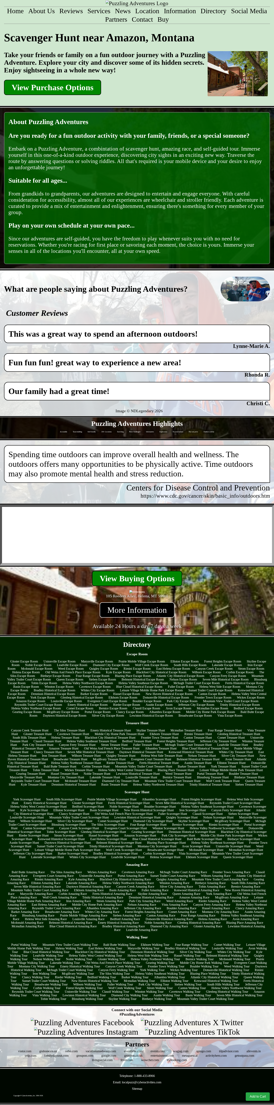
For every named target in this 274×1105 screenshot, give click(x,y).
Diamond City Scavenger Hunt (153, 821)
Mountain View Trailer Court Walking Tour (70, 944)
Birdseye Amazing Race (210, 883)
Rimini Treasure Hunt (198, 734)
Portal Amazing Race (131, 875)
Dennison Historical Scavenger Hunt (192, 832)
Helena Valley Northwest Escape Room (88, 683)
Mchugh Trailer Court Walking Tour (70, 970)
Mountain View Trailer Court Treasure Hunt (172, 781)
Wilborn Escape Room (206, 672)
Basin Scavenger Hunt (104, 810)
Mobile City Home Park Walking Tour (204, 962)
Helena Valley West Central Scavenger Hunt (38, 806)
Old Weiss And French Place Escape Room (72, 672)
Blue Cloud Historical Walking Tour (46, 952)
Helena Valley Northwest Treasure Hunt (158, 784)
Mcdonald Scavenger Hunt (206, 850)
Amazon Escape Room (30, 701)
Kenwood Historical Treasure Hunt (191, 752)
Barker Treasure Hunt (191, 766)
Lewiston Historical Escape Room (151, 715)
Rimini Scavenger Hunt (224, 824)
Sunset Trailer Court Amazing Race (172, 875)
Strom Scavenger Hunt (68, 835)
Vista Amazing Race (175, 904)
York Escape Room (42, 697)
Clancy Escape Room (130, 712)
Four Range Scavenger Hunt (148, 824)
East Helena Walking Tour (105, 948)
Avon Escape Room (178, 708)
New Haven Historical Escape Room (169, 694)
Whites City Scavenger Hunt (87, 857)
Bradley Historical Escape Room (54, 690)
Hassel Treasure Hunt (64, 773)
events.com (158, 1051)
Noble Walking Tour (79, 959)
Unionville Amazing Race (95, 875)
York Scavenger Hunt (27, 799)
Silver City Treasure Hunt (237, 755)
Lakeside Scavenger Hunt (47, 857)
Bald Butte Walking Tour (119, 944)
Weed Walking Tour (237, 966)
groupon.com (84, 1055)
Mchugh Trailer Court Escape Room (197, 683)
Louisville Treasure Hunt (141, 777)
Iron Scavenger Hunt (192, 810)
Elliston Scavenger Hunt (68, 810)
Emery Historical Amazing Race (118, 922)
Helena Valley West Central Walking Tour (95, 955)
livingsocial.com (102, 1060)
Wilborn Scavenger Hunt (36, 821)
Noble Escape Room (38, 665)
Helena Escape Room (26, 672)
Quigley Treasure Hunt (120, 755)
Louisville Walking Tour (227, 948)
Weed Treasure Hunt (178, 773)
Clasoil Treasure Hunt (47, 741)
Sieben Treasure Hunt (249, 784)
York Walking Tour (152, 970)
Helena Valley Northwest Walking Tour (236, 988)
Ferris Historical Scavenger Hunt (129, 803)
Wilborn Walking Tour (87, 984)
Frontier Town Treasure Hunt (159, 737)
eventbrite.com (133, 1051)
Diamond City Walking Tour (129, 995)
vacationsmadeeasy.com (101, 1051)
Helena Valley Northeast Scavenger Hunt (217, 842)
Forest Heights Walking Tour (84, 988)
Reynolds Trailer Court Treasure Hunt (35, 781)
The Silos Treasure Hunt (69, 730)
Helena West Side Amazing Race (46, 919)
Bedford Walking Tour (101, 977)
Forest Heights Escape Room (222, 661)
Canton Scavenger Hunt (38, 828)
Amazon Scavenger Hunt (140, 835)
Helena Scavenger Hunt (165, 857)
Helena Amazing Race (212, 919)
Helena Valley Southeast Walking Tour (160, 973)
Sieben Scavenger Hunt (243, 813)
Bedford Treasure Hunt (136, 741)
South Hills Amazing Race (248, 883)
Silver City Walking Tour (196, 952)
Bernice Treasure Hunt (177, 777)
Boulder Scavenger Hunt (160, 806)
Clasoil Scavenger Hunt (208, 813)
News (123, 11)
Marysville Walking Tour (143, 948)
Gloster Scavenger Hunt (87, 803)
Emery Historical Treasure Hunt (110, 730)
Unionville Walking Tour (80, 991)
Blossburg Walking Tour (87, 999)
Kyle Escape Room (118, 672)
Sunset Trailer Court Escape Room (210, 690)
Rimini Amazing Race (49, 879)
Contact (142, 19)
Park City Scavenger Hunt (178, 835)
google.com (108, 1055)
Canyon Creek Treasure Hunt (29, 730)
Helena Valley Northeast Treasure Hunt (76, 763)
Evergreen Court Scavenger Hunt (126, 828)
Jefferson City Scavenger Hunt (32, 853)
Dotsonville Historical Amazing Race (169, 919)
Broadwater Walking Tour (51, 984)
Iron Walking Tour (44, 973)
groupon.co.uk (133, 1055)
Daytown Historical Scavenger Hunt (68, 842)
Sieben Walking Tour (188, 984)
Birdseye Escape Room (55, 676)
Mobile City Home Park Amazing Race (97, 904)
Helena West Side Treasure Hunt (161, 755)
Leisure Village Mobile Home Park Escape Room (151, 690)
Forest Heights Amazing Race (144, 912)
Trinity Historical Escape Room (240, 704)
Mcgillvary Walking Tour (78, 973)
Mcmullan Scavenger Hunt (246, 850)
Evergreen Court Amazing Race (53, 875)
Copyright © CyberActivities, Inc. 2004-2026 (28, 1096)
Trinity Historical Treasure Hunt (209, 784)
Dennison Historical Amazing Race (151, 897)
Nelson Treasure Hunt (202, 755)
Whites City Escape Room (97, 690)
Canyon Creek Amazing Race (135, 886)
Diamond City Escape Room (111, 665)
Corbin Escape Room (240, 672)
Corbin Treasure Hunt (96, 766)
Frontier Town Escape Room (213, 697)
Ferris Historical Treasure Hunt (159, 763)
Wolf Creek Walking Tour (124, 988)
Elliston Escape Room (184, 661)
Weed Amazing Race (179, 901)
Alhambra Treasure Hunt (161, 748)
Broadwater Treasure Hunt (70, 759)
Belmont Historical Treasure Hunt (198, 759)
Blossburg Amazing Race (38, 915)
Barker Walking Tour (135, 977)
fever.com (127, 1060)
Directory (213, 11)
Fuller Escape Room (181, 686)
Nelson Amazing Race (142, 904)
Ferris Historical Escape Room (244, 683)
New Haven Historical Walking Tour (94, 980)
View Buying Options (137, 578)
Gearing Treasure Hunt (30, 773)
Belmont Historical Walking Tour (227, 955)
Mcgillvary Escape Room (63, 712)
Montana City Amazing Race (220, 912)
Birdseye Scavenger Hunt (243, 839)
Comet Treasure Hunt (231, 737)
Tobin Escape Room (44, 683)
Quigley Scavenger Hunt (182, 817)
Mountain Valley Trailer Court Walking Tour (205, 999)
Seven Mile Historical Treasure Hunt (90, 752)
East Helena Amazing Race (49, 904)
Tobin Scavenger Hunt (61, 832)
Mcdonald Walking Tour (234, 959)
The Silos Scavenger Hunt (108, 824)
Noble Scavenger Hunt (124, 806)
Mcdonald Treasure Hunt (80, 781)
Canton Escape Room (212, 694)
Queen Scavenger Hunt (238, 857)
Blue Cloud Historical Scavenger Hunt (156, 839)
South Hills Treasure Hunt (29, 737)
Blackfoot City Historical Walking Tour (100, 952)
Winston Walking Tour (149, 991)
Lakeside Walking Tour (65, 962)
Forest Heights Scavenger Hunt (201, 799)
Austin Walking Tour (166, 995)
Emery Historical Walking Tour (80, 966)
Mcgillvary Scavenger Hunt (232, 821)
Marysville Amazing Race (36, 893)
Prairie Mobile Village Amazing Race (83, 915)
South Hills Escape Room (190, 665)
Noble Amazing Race (158, 922)
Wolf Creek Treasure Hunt (222, 781)
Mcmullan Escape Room (212, 708)
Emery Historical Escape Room (88, 704)
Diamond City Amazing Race (169, 926)
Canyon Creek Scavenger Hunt (79, 828)
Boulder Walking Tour (204, 966)
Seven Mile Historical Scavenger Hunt (179, 803)
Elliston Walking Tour (174, 980)
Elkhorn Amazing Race (89, 890)
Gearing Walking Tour (160, 962)
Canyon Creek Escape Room (214, 668)
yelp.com (30, 1055)
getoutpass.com (244, 1055)
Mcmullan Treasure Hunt (186, 730)
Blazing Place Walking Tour (208, 973)
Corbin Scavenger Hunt (158, 853)
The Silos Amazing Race (66, 872)
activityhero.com (216, 1055)
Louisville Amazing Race (88, 919)
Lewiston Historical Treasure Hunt (138, 773)
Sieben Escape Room (102, 679)
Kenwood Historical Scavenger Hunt (61, 839)
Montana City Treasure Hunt (66, 777)
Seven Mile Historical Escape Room (226, 679)
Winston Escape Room (59, 686)
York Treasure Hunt (223, 766)
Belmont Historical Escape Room (143, 679)
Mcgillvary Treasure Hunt (109, 759)
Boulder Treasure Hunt (243, 773)
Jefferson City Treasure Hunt (218, 741)
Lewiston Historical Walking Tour (84, 995)
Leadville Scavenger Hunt (127, 857)
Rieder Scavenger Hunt (34, 835)
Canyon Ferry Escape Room (228, 676)
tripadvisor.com (228, 1051)
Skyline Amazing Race (152, 893)
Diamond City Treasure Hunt (120, 781)
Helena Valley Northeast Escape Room (36, 708)
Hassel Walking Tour (187, 955)
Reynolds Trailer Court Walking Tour (35, 991)
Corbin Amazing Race (73, 893)
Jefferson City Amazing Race (142, 908)
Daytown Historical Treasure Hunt (141, 752)
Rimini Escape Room (137, 668)
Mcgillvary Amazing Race (231, 897)
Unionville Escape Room (59, 661)
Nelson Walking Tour (46, 959)
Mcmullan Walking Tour (139, 980)
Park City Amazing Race (145, 901)
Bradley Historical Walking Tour (185, 948)
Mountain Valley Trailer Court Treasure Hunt (143, 766)
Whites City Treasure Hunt (236, 752)
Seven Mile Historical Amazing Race (37, 886)
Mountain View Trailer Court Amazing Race (220, 879)
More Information (137, 610)
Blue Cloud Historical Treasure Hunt (205, 748)
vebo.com (71, 1051)
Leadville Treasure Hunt (232, 744)
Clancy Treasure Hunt (48, 752)
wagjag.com (180, 1051)
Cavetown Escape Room (95, 686)
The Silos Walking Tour (114, 973)
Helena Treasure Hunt (65, 737)
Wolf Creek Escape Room (151, 665)
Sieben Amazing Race (127, 915)
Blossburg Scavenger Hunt (69, 824)
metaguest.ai (190, 1055)
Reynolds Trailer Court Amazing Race (56, 908)
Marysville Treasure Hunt (26, 777)
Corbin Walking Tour (46, 988)
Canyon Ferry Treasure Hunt (77, 744)
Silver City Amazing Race (176, 886)
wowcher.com (150, 1060)
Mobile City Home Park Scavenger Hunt (226, 835)
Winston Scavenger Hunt (168, 828)
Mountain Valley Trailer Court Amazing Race (39, 890)
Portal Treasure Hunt (210, 773)
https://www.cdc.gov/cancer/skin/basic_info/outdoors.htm (205, 496)
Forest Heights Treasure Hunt (175, 741)
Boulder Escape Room (147, 701)
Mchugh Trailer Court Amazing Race (183, 872)
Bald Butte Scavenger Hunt (204, 839)
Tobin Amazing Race (212, 886)
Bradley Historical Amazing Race (123, 926)
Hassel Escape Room (126, 694)
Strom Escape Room (251, 668)
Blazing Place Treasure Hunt (176, 770)
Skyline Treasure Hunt (150, 730)
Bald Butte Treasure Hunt (60, 766)
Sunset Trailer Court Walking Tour (44, 980)
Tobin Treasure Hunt (46, 770)
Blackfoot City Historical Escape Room (161, 672)
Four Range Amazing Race (198, 915)
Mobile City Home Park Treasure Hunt (119, 734)
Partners (116, 19)
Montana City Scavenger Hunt (157, 846)
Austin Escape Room (159, 704)
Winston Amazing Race (174, 883)
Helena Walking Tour (69, 948)
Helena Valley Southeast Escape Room (143, 683)
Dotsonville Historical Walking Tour (226, 970)
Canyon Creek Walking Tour (124, 966)
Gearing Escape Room (26, 712)
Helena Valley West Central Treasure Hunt (125, 770)
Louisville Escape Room (66, 701)
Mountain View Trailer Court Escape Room (230, 701)
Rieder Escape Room (126, 704)
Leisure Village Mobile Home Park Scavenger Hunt (67, 850)
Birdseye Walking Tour (157, 999)
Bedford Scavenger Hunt (88, 806)
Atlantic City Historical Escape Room (180, 676)
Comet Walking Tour (227, 944)
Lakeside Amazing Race (81, 883)
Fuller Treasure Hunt (146, 744)
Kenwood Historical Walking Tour (216, 980)
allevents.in (254, 1051)
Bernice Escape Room (113, 708)
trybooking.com (177, 1060)
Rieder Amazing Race (212, 901)
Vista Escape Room (229, 715)
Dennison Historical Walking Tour (152, 952)
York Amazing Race (219, 893)
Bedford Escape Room (248, 708)
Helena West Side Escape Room (219, 686)
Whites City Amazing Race (102, 912)
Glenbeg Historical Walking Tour (227, 991)
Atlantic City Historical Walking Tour (214, 977)
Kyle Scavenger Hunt (34, 810)
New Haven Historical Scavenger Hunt (149, 810)
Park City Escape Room (182, 701)
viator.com (24, 1051)
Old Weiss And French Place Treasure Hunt (111, 748)
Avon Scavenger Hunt (196, 846)
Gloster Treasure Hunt (37, 734)
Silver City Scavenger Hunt (74, 821)
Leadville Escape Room (72, 665)
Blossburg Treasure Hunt (213, 777)
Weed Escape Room (71, 668)
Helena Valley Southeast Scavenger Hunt (207, 806)
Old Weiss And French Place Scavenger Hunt (124, 813)
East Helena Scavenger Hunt (108, 839)
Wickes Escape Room (251, 697)
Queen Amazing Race (186, 893)
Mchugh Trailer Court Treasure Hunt (188, 744)
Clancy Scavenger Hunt (74, 813)
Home (15, 11)
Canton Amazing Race (161, 915)
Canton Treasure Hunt (198, 737)
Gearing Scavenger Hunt (147, 832)
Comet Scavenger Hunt (113, 821)
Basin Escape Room (26, 686)
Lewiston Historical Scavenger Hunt (137, 817)
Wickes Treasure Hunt (79, 770)
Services (98, 11)
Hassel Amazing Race (216, 908)
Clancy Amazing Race (249, 908)
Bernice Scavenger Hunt (187, 824)
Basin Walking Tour (198, 995)
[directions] (137, 592)
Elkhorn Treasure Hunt (164, 734)
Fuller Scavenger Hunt (172, 813)
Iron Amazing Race (78, 901)
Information (180, 11)
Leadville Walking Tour (48, 955)
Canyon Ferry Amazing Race (211, 904)
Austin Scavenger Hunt (24, 842)
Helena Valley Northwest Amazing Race (128, 883)
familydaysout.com (56, 1055)
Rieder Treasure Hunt (120, 763)
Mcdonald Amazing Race (27, 922)
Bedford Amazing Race (125, 919)
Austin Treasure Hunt (197, 763)
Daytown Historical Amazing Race (88, 886)
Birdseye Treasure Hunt (249, 777)
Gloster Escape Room (24, 661)
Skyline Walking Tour (122, 999)
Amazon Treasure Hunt (63, 748)
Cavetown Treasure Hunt (73, 734)
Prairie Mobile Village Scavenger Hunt (111, 799)
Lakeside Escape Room (227, 665)
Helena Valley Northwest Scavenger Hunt (216, 828)
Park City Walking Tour (154, 984)
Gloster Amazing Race (208, 926)
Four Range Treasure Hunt (225, 730)
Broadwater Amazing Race (62, 912)
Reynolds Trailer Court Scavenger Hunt (235, 803)
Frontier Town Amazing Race (231, 872)
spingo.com (203, 1051)
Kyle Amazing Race (81, 879)
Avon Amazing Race (245, 919)
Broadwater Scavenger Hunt (165, 850)
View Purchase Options (52, 87)
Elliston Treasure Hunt (231, 763)
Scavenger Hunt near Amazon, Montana (99, 37)
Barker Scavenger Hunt (73, 853)
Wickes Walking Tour (184, 970)
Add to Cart (258, 1096)
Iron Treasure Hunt (54, 755)
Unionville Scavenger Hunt (233, 846)
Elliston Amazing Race (45, 883)
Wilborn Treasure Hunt (86, 755)
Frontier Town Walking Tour (166, 966)
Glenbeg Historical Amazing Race (199, 922)
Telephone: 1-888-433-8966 (137, 1076)
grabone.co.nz (48, 1051)
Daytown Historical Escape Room (64, 715)
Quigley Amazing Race (171, 879)
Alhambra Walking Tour (169, 977)
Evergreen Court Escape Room (107, 701)
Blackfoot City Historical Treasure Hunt (110, 737)
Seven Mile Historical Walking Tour (239, 995)
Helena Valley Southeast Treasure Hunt (92, 741)
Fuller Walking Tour (120, 984)
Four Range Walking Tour (191, 944)
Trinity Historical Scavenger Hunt (110, 846)
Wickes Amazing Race (101, 872)
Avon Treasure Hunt (238, 759)
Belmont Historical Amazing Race (70, 922)
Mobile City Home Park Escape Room (210, 712)
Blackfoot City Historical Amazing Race (125, 879)
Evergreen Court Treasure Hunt (151, 759)
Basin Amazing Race (122, 890)
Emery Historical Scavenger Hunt (45, 803)
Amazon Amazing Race (194, 897)
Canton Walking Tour (192, 988)
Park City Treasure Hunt (37, 744)
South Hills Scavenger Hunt (64, 799)
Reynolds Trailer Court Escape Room (38, 704)
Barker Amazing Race (25, 912)
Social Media (249, 11)
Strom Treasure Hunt (114, 744)
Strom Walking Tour (160, 988)
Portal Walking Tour (24, 944)
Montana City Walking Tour (37, 966)
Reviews (71, 11)
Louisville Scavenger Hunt (27, 817)
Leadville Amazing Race (141, 930)
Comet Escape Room (79, 708)
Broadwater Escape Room (195, 715)
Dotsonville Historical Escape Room (166, 697)
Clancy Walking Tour (35, 977)
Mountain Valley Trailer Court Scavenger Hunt (79, 817)
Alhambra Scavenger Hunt (159, 799)
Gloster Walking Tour (111, 959)
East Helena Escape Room (173, 668)
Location (147, 11)
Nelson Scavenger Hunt (218, 817)
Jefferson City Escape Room (196, 704)
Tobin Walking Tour (53, 999)
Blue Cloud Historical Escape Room (139, 686)
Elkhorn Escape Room (123, 697)
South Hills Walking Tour (223, 984)
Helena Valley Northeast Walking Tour (155, 959)
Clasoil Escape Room (146, 708)
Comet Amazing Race (182, 912)
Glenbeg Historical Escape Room (82, 697)
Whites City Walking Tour (234, 952)
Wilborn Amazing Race (215, 875)
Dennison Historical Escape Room (53, 694)
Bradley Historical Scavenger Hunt (115, 853)
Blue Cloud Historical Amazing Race (73, 926)
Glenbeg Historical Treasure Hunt (238, 734)
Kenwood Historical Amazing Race (196, 890)
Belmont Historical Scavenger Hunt (118, 842)
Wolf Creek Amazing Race (60, 897)
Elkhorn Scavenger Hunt (201, 857)
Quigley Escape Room (103, 668)
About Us (41, 11)
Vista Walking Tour (44, 995)
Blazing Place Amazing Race (244, 922)
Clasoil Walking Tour (115, 991)
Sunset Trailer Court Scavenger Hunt (60, 846)
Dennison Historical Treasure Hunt (74, 784)
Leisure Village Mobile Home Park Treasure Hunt (231, 770)
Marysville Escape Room (97, 661)
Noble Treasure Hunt (97, 773)
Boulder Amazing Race (181, 908)
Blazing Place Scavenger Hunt (166, 842)
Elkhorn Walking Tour (155, 944)
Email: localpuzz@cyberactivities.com (137, 1082)
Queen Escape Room (69, 679)
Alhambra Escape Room (164, 712)
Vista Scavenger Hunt (193, 853)
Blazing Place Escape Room (133, 676)
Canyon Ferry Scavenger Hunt (230, 810)
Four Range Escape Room (92, 676)
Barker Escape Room (94, 694)
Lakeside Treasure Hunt (105, 777)
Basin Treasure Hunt (114, 784)
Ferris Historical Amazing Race (112, 893)
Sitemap (137, 1088)
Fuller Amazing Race (155, 890)
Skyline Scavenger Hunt (193, 821)
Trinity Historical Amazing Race (102, 897)
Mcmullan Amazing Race (28, 926)
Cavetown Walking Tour (184, 991)
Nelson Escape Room (183, 679)
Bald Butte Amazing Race (28, 872)
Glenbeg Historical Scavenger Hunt (103, 832)
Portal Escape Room (98, 712)
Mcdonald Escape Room (36, 668)
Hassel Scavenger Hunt (103, 835)
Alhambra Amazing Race (102, 908)
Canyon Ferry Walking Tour (116, 970)
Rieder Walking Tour (68, 977)
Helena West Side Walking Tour (148, 955)
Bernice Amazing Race (245, 886)
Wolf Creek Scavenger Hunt (124, 850)
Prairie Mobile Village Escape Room (142, 661)
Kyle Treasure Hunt (33, 784)
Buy (163, 19)
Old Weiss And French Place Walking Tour (112, 962)
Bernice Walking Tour (200, 959)
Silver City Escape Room (108, 715)
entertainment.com (162, 1055)
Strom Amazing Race (110, 901)
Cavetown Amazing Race (138, 872)
